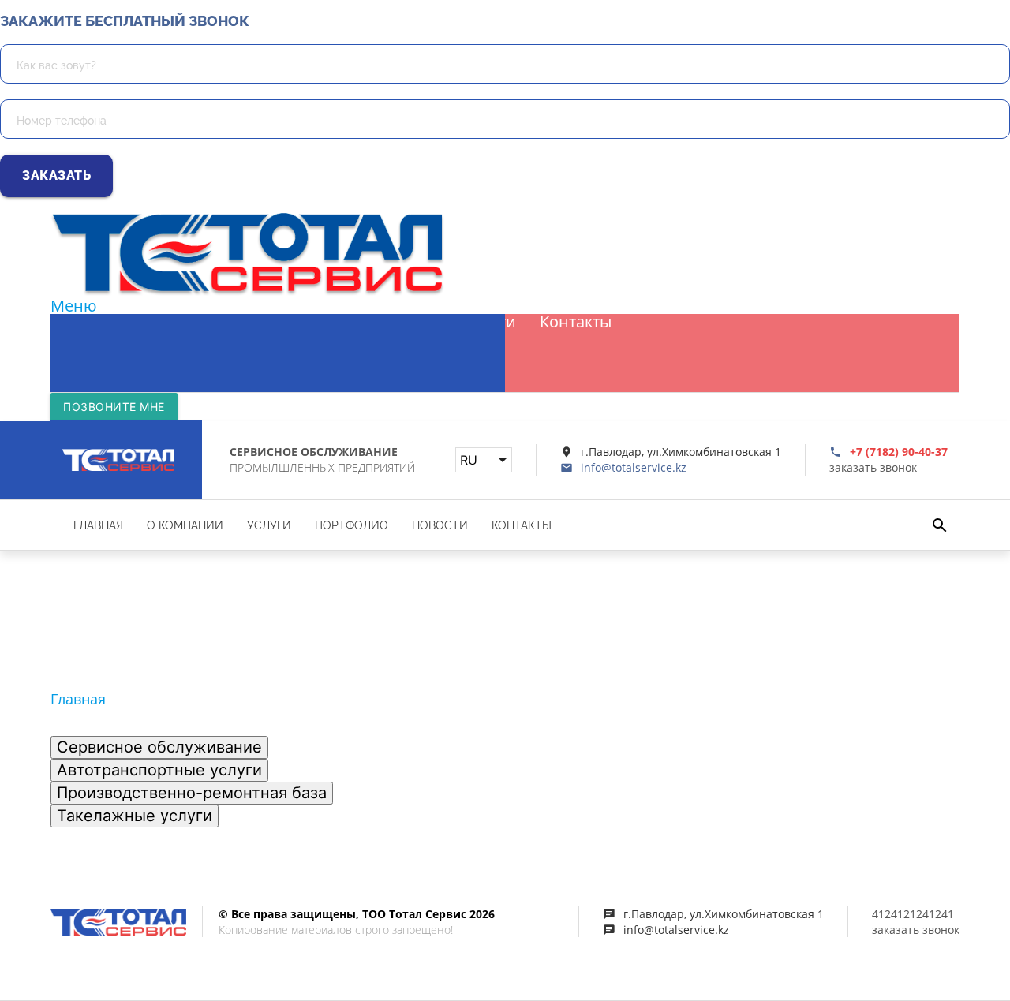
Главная (93, 322)
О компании (195, 322)
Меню (73, 305)
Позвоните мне (114, 406)
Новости (483, 322)
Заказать (56, 175)
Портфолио (384, 322)
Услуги (291, 322)
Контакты (576, 322)
